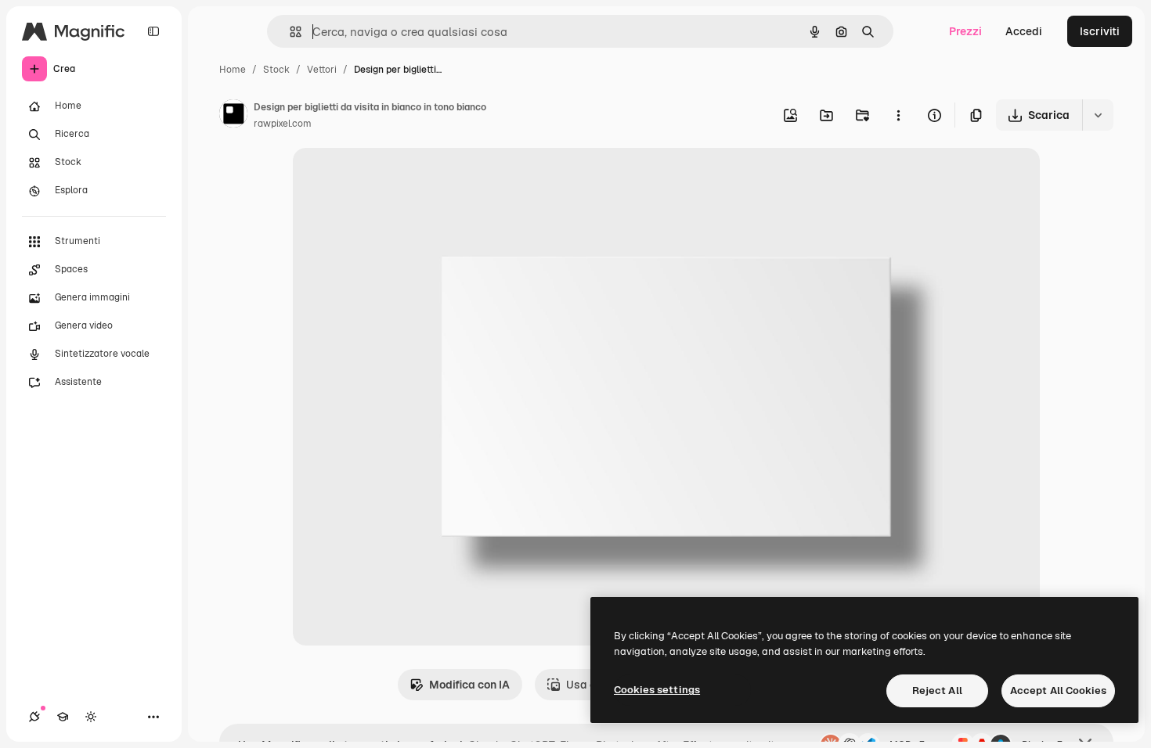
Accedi (1023, 31)
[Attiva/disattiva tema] (90, 716)
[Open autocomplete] (289, 32)
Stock (276, 69)
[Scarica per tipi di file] (1097, 115)
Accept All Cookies (1058, 690)
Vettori (322, 69)
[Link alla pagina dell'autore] (233, 115)
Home (232, 69)
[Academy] (62, 716)
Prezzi (965, 31)
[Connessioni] (34, 716)
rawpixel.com (283, 123)
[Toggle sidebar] (153, 31)
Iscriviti (1100, 31)
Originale (396, 178)
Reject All (937, 690)
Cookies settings (657, 689)
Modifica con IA (469, 685)
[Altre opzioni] (898, 115)
